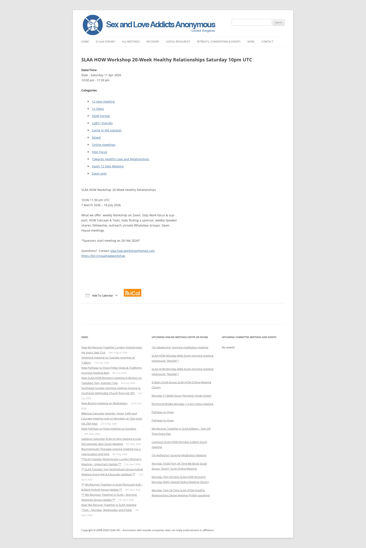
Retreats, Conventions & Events (219, 41)
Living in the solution (107, 130)
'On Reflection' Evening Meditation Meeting (179, 455)
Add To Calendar (102, 295)
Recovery (153, 41)
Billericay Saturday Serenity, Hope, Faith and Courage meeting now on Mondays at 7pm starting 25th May (112, 418)
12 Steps (98, 109)
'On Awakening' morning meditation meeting (180, 347)
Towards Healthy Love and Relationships (120, 159)
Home (85, 41)
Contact (267, 41)
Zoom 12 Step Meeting (108, 166)
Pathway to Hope (163, 412)
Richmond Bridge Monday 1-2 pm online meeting (182, 404)
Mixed (96, 137)
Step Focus (99, 152)
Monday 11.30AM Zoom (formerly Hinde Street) (181, 396)
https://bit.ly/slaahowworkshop (103, 256)
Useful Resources (178, 41)
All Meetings (131, 41)
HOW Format (101, 116)
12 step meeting (103, 101)
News (251, 41)
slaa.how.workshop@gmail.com (132, 251)
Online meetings (103, 145)
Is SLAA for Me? (105, 41)
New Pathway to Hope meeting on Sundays (108, 429)
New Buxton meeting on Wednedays (104, 403)
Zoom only (99, 173)
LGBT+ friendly (102, 123)
